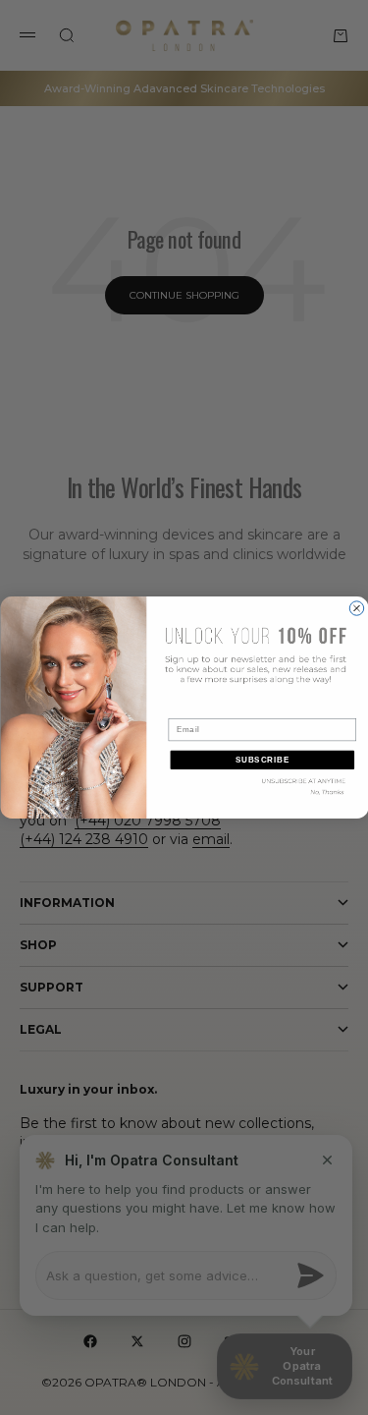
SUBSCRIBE (262, 760)
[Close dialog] (356, 608)
